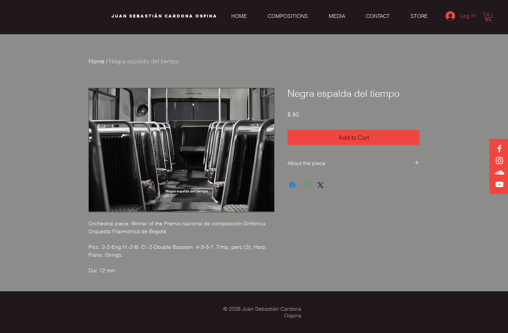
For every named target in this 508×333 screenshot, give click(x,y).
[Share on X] (320, 185)
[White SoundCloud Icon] (499, 172)
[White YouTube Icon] (499, 184)
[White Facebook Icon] (499, 148)
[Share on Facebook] (292, 185)
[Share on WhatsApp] (306, 185)
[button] (488, 16)
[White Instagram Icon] (499, 160)
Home (97, 61)
